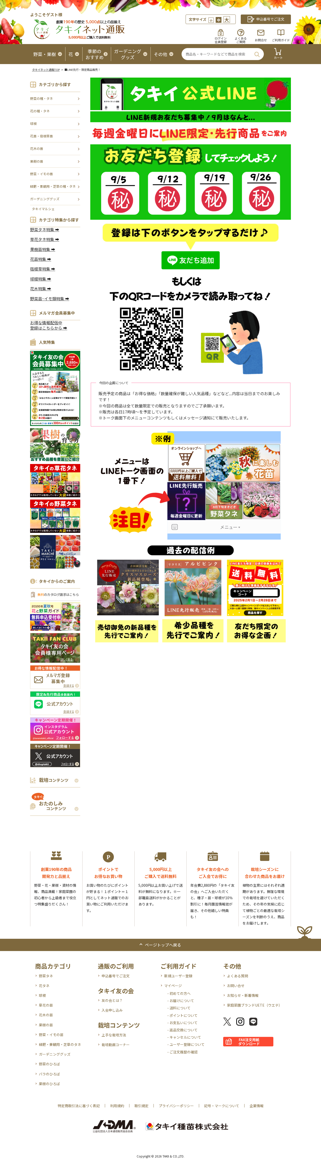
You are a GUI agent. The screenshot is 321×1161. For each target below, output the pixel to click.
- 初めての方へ (179, 993)
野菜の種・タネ (41, 98)
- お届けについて (180, 1000)
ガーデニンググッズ (44, 198)
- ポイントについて (182, 1015)
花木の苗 (36, 148)
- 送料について (179, 1007)
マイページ (173, 985)
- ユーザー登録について (186, 1044)
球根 (33, 123)
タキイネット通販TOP (46, 70)
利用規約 (117, 1105)
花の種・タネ (40, 111)
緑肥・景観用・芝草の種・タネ (53, 186)
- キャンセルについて (184, 1037)
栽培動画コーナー (116, 1044)
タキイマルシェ (43, 208)
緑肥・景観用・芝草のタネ (60, 1044)
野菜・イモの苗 (41, 173)
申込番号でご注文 (116, 975)
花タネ (44, 985)
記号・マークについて (221, 1105)
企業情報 (257, 1105)
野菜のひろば (49, 1063)
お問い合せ (236, 985)
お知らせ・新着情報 (243, 995)
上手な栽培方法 (114, 1034)
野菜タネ (46, 975)
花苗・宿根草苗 (41, 136)
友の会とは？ (112, 1000)
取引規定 (141, 1105)
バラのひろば (49, 1073)
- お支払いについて (182, 1022)
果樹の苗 (36, 161)
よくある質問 (237, 975)
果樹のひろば (49, 1083)
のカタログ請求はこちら (58, 594)
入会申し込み (112, 1010)
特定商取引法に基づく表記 (79, 1105)
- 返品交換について (182, 1029)
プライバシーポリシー (176, 1105)
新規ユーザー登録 (178, 975)
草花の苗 (46, 1005)
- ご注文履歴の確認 (182, 1051)
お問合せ (261, 40)
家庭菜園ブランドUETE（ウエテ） (254, 1005)
